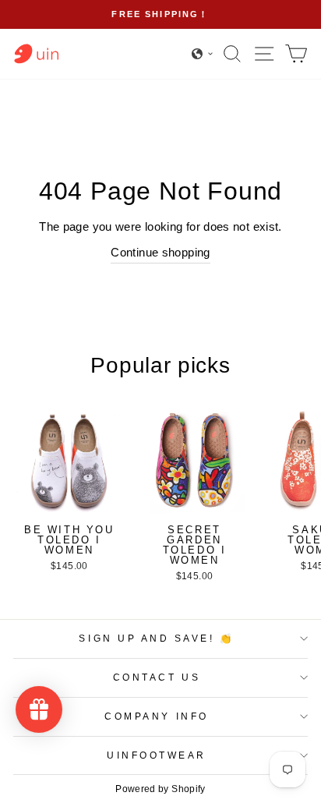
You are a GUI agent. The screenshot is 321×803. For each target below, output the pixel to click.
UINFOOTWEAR (156, 755)
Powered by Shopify (160, 789)
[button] (202, 54)
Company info (156, 716)
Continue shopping (160, 252)
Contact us (156, 677)
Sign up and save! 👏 (156, 638)
